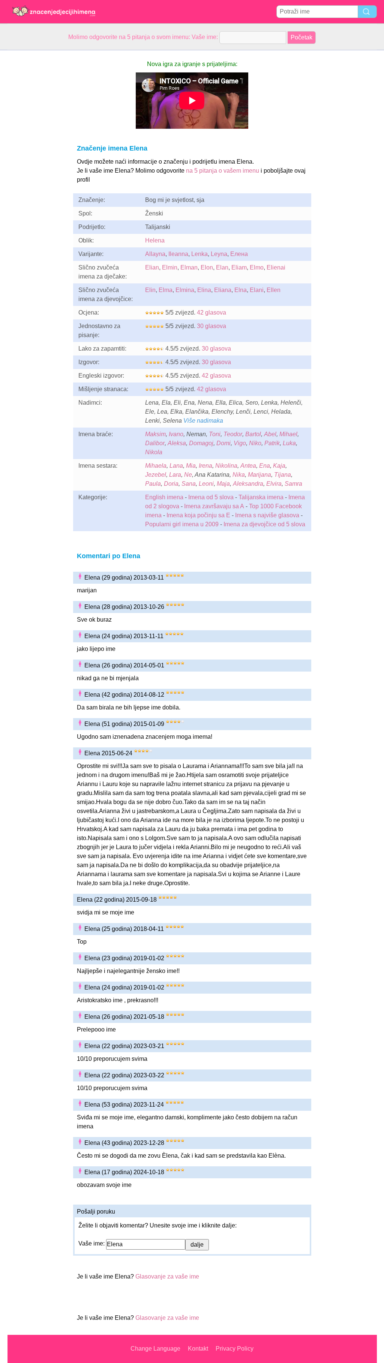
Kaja (279, 465)
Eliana (222, 290)
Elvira (274, 483)
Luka (289, 443)
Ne (188, 474)
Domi (223, 443)
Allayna (155, 254)
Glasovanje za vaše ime (167, 1276)
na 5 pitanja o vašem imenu (222, 170)
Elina (204, 290)
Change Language (155, 1348)
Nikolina (226, 465)
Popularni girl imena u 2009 (182, 524)
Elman (189, 267)
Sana (189, 483)
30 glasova (211, 326)
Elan (222, 267)
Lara (175, 474)
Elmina (185, 290)
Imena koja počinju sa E (198, 515)
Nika (238, 474)
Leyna (219, 254)
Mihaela (155, 465)
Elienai (276, 267)
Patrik (272, 443)
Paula (153, 483)
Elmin (169, 267)
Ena (264, 465)
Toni (214, 434)
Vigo (240, 443)
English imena (164, 497)
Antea (248, 465)
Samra (293, 483)
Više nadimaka (203, 420)
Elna (240, 290)
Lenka (199, 254)
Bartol (253, 434)
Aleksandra (248, 483)
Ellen (273, 290)
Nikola (153, 452)
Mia (191, 465)
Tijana (282, 474)
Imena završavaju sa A (214, 506)
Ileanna (178, 254)
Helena (155, 240)
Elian (152, 267)
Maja (223, 483)
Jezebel (155, 474)
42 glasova (211, 312)
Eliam (239, 267)
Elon (207, 267)
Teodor (233, 434)
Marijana (259, 474)
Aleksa (177, 443)
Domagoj (201, 443)
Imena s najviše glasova (267, 515)
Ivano (176, 434)
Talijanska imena (261, 497)
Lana (176, 465)
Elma (165, 290)
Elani (257, 290)
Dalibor (155, 443)
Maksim (155, 434)
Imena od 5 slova (211, 497)
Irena (205, 465)
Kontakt (198, 1348)
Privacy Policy (235, 1348)
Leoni (206, 483)
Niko (255, 443)
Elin (150, 290)
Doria (171, 483)
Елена (239, 254)
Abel (270, 434)
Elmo (257, 267)
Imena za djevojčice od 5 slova (264, 524)
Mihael (288, 434)
